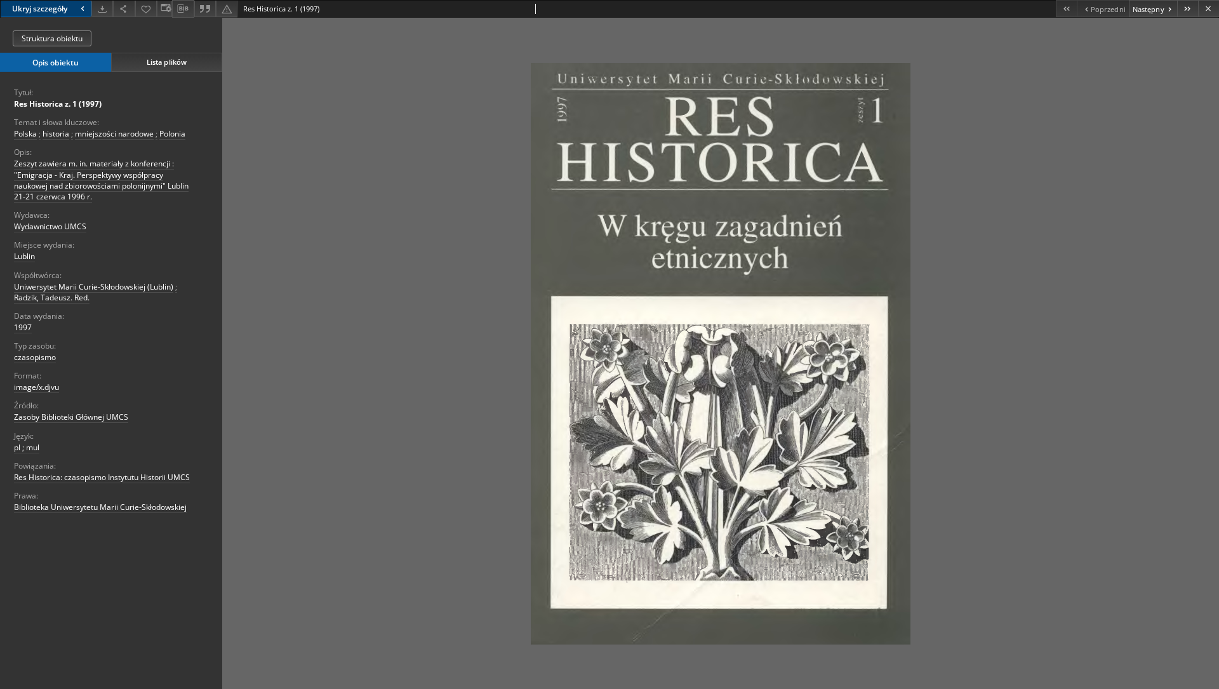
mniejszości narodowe (114, 133)
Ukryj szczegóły (39, 8)
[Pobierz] (102, 8)
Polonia (172, 133)
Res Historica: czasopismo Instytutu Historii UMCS (102, 477)
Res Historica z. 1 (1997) (58, 103)
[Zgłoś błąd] (226, 8)
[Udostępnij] (124, 8)
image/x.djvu (36, 387)
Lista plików (167, 62)
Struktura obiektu (52, 38)
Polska (25, 133)
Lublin (24, 256)
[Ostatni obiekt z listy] (1187, 8)
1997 (23, 327)
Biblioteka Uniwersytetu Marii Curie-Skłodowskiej (100, 507)
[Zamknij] (1208, 8)
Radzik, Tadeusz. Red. (52, 297)
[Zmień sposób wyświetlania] (164, 8)
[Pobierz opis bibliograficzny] (183, 9)
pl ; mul (26, 447)
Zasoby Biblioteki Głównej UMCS (71, 416)
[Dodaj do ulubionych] (146, 8)
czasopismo (35, 357)
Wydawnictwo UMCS (50, 226)
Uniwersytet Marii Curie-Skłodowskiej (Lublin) (93, 286)
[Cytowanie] (205, 8)
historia (56, 133)
